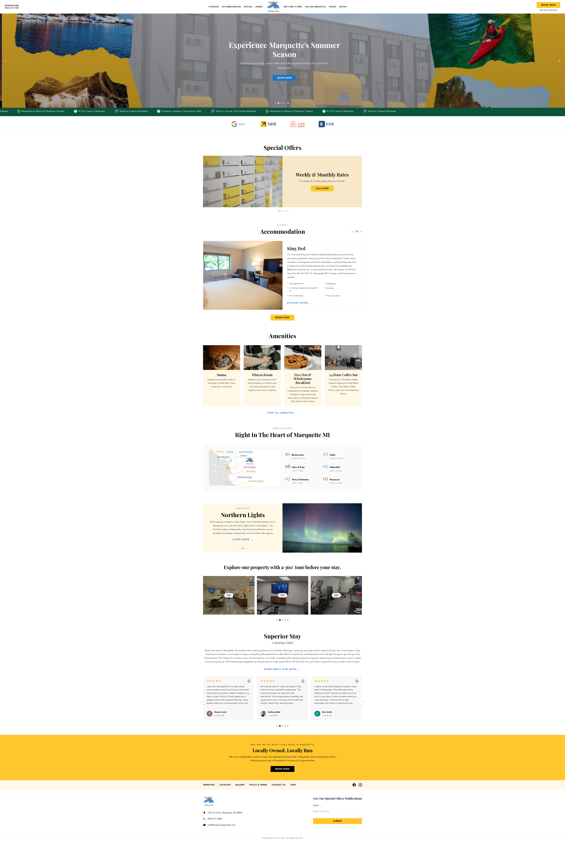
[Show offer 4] (285, 211)
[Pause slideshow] (288, 103)
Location (225, 784)
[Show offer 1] (277, 211)
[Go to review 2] (280, 726)
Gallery (240, 784)
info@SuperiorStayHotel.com (221, 824)
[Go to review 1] (277, 726)
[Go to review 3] (282, 726)
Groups (343, 6)
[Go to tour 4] (285, 620)
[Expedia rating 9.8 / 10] (268, 124)
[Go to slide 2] (278, 103)
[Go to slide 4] (284, 103)
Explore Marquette (315, 6)
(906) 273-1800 (214, 818)
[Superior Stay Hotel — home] (273, 6)
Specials (248, 6)
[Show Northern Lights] (243, 548)
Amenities (209, 784)
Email (316, 805)
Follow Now (282, 77)
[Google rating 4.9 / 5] (238, 124)
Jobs (293, 784)
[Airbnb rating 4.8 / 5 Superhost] (297, 124)
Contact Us (279, 784)
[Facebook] (354, 785)
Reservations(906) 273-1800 (12, 6)
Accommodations (231, 6)
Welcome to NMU (293, 6)
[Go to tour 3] (282, 620)
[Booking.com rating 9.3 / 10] (326, 124)
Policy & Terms (258, 784)
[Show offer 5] (288, 211)
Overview (213, 6)
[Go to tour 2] (280, 620)
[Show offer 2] (280, 211)
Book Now (548, 5)
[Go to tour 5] (288, 620)
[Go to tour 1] (277, 620)
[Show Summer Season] (240, 548)
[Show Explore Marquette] (245, 548)
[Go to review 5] (288, 726)
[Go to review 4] (285, 726)
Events (332, 6)
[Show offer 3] (282, 211)
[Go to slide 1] (276, 103)
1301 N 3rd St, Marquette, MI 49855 (224, 812)
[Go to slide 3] (281, 103)
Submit (337, 821)
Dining (258, 6)
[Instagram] (360, 785)
